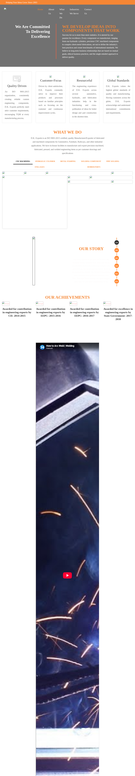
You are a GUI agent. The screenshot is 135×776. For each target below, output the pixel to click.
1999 (116, 251)
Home (40, 9)
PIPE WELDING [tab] (32, 168)
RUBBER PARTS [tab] (103, 168)
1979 (116, 243)
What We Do (61, 13)
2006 (116, 267)
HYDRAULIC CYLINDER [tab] (53, 161)
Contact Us (88, 11)
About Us (51, 11)
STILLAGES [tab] (67, 168)
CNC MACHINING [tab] (26, 161)
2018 (116, 282)
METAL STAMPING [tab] (80, 161)
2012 (116, 274)
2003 (116, 259)
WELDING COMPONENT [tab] (107, 161)
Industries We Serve (74, 11)
